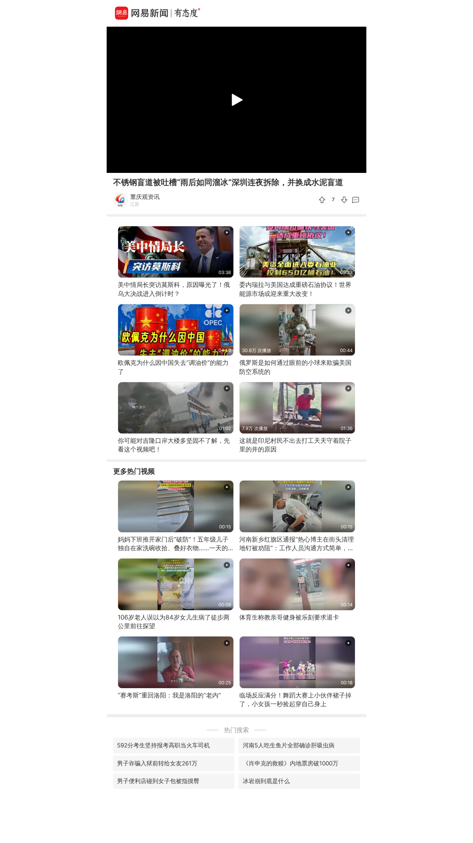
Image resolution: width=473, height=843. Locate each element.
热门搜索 (236, 730)
